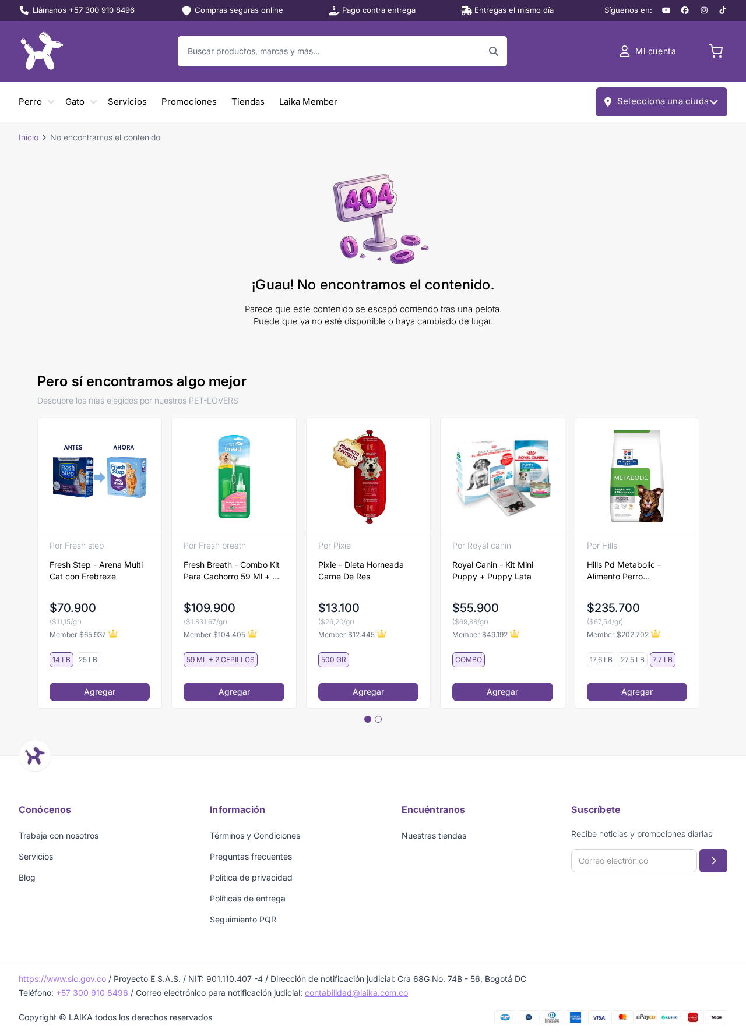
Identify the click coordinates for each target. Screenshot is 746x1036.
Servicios (127, 101)
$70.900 (73, 608)
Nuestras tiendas (434, 835)
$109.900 (209, 608)
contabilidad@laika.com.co (356, 993)
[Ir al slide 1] (367, 719)
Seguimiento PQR (243, 919)
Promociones (189, 101)
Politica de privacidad (251, 877)
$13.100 (339, 608)
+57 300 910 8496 (92, 993)
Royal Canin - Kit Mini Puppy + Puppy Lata (492, 570)
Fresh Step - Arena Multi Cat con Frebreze (96, 570)
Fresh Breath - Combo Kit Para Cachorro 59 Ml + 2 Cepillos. (232, 571)
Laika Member (308, 101)
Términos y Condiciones (255, 835)
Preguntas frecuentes (251, 856)
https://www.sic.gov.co (62, 979)
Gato (75, 101)
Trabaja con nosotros (58, 835)
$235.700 (613, 608)
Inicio (28, 137)
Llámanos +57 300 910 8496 (84, 10)
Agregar (99, 691)
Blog (27, 877)
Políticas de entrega (248, 898)
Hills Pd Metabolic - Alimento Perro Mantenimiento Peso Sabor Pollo (625, 571)
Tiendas (248, 101)
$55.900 (475, 608)
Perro (30, 101)
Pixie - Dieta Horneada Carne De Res (361, 570)
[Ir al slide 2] (378, 719)
